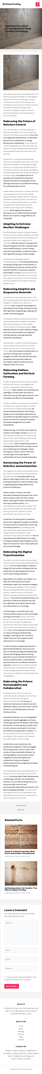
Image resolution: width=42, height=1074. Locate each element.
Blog (21, 1037)
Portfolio (21, 1034)
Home (21, 1026)
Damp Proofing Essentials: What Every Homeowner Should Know (20, 852)
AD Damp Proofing (11, 4)
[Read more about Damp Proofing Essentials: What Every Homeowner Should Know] (21, 837)
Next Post (20, 810)
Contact (21, 1040)
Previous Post (21, 805)
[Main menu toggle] (38, 4)
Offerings (21, 1032)
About (21, 1029)
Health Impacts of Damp (12, 856)
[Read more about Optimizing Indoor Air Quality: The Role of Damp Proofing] (21, 873)
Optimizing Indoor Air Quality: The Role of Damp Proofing (21, 889)
